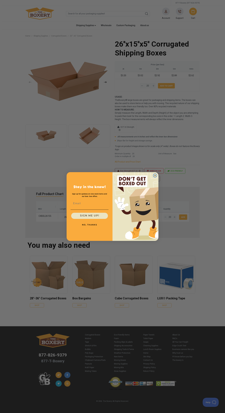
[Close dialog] (155, 175)
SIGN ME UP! (89, 216)
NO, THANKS (89, 225)
